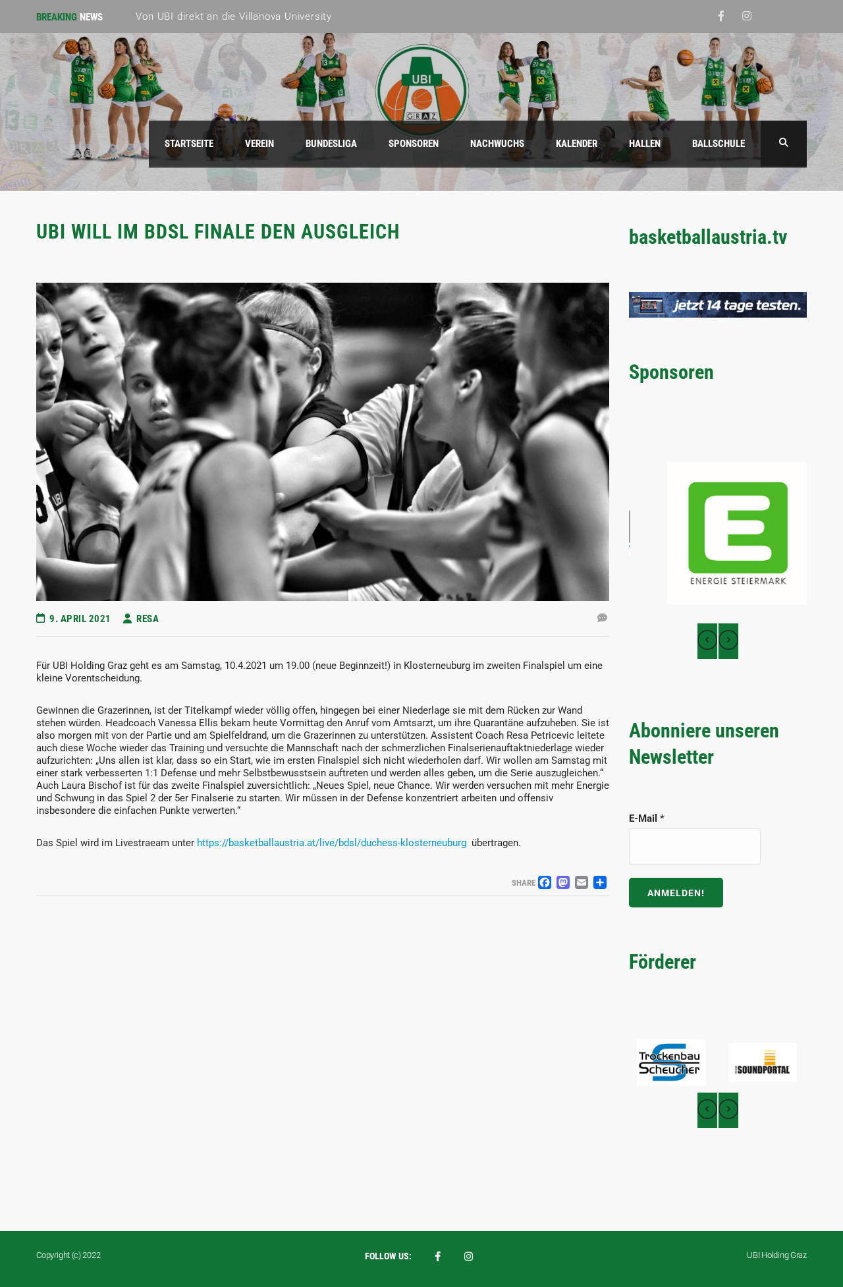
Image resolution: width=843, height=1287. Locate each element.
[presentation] (707, 641)
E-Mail (647, 818)
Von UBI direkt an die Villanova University (234, 16)
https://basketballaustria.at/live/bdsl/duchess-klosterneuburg (331, 843)
